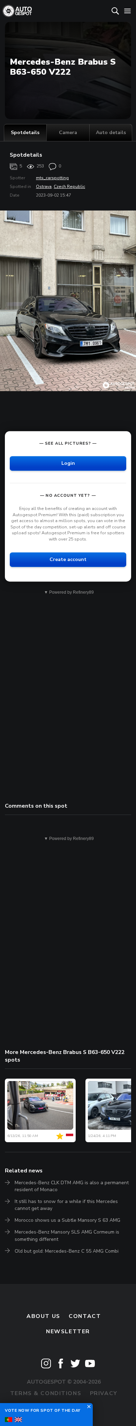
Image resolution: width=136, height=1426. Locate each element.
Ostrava (44, 186)
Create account (68, 559)
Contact (85, 1316)
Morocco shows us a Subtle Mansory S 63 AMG (67, 1220)
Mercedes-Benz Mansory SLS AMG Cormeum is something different (67, 1235)
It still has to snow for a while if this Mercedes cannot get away (66, 1205)
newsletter (68, 1331)
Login (68, 463)
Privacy (104, 1393)
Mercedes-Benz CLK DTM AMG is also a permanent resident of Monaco (72, 1186)
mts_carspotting (52, 178)
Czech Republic (69, 186)
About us (43, 1316)
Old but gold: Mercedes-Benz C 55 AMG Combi (67, 1251)
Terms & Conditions (45, 1393)
